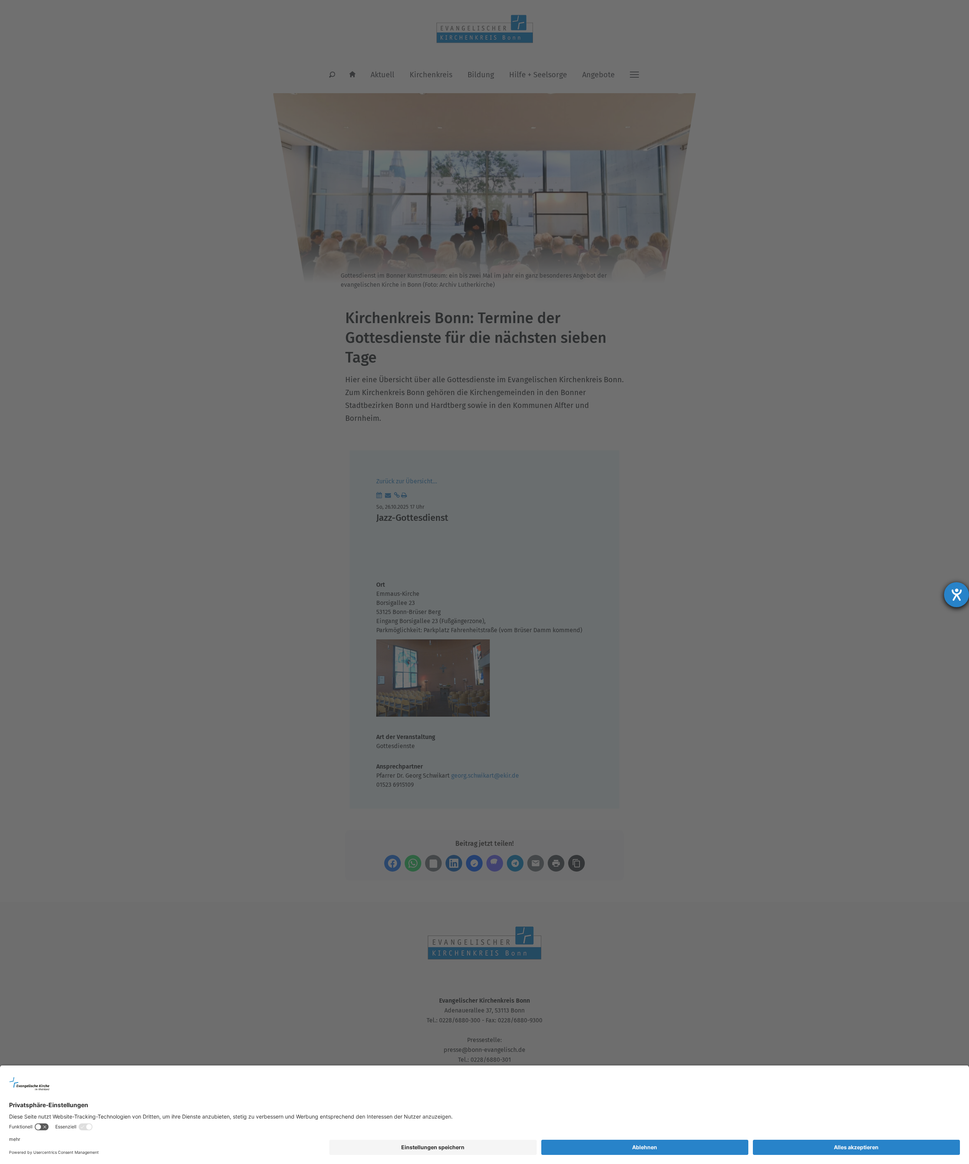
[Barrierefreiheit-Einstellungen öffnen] (956, 594)
